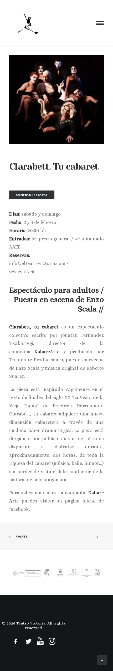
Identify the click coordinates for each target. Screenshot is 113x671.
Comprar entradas (32, 195)
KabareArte (46, 351)
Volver (22, 536)
